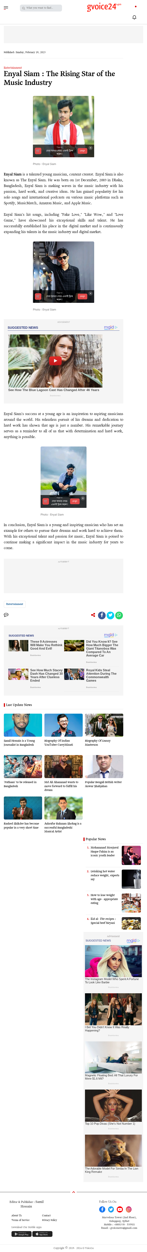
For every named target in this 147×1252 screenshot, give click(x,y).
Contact (46, 1215)
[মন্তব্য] (6, 615)
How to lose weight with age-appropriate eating (104, 899)
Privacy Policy (49, 1220)
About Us (16, 1215)
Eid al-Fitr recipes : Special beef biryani (103, 921)
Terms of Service (20, 1220)
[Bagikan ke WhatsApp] (119, 615)
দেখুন (82, 150)
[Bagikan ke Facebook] (102, 615)
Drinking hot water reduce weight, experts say (105, 875)
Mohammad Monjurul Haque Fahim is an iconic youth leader (104, 852)
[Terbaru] (134, 17)
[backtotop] (73, 1192)
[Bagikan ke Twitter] (110, 615)
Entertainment (13, 68)
